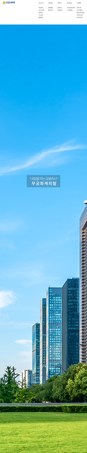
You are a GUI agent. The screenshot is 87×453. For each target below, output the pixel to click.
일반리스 (60, 7)
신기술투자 (70, 10)
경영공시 (41, 12)
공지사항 (79, 7)
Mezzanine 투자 (71, 7)
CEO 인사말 (41, 10)
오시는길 (41, 15)
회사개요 (41, 7)
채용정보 (41, 17)
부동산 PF (50, 10)
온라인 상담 (79, 17)
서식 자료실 (79, 10)
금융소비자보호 (80, 12)
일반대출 (50, 7)
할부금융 (60, 10)
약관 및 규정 (80, 15)
